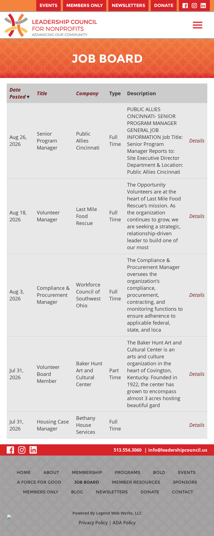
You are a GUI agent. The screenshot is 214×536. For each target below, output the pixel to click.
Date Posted (17, 93)
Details (197, 140)
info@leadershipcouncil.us (177, 450)
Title (42, 93)
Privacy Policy (93, 523)
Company (87, 93)
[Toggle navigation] (197, 25)
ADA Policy (124, 523)
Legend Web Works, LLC (119, 513)
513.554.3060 (128, 450)
